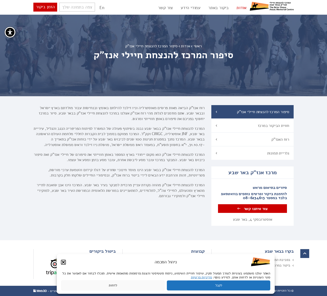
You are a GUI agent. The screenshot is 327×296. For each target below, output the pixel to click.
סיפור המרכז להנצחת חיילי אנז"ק (263, 111)
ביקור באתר (218, 8)
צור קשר (165, 8)
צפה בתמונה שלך (77, 7)
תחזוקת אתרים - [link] (57, 291)
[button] (63, 262)
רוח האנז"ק (280, 139)
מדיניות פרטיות (201, 277)
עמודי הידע (190, 8)
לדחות (113, 285)
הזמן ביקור (45, 7)
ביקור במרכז (281, 265)
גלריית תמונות (278, 153)
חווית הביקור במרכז (273, 125)
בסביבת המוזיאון (278, 260)
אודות (241, 8)
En (101, 8)
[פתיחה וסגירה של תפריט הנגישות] (10, 32)
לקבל (218, 285)
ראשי (198, 46)
